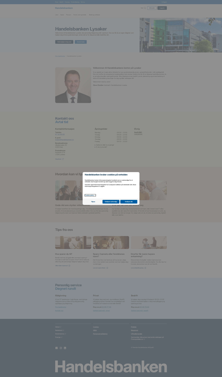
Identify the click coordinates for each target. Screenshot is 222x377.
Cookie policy (90, 195)
